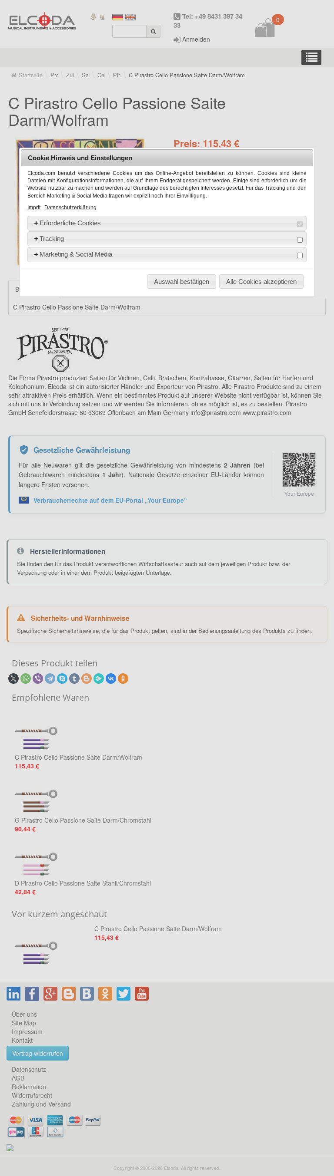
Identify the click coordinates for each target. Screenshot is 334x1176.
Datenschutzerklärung (70, 207)
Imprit (33, 207)
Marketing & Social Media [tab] (76, 254)
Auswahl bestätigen (181, 281)
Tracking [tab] (52, 238)
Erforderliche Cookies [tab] (70, 223)
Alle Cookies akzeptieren (261, 281)
